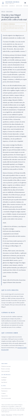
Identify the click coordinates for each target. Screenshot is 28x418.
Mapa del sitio (9, 415)
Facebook (3, 415)
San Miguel (4, 377)
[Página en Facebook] (25, 2)
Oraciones (4, 6)
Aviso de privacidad (6, 398)
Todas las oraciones (6, 366)
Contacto (3, 393)
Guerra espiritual (5, 371)
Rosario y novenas (5, 369)
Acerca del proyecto (6, 388)
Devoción (19, 6)
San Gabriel (4, 382)
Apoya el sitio (4, 396)
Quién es (12, 6)
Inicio (3, 11)
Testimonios (4, 391)
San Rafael (3, 380)
